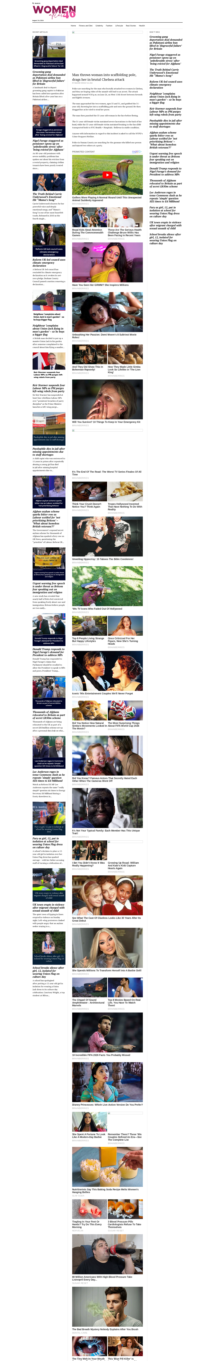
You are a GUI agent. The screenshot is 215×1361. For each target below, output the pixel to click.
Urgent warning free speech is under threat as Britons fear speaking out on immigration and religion (49, 563)
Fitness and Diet (86, 25)
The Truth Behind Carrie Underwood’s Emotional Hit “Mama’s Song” (49, 182)
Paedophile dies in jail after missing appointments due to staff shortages (49, 429)
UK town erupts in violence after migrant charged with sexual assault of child (49, 885)
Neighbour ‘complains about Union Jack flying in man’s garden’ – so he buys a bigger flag (49, 306)
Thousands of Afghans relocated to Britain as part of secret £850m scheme (49, 692)
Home (73, 25)
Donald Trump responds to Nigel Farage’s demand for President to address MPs (49, 629)
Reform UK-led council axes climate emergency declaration (49, 240)
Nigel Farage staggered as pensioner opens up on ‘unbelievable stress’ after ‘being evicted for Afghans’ (49, 121)
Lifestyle (119, 25)
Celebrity (99, 25)
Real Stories (131, 25)
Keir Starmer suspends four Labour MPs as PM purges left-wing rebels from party (49, 367)
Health (142, 25)
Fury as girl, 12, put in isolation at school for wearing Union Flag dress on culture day (49, 818)
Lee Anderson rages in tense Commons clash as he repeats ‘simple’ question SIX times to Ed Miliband (49, 752)
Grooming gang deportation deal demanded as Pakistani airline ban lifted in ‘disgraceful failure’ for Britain (49, 52)
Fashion (109, 25)
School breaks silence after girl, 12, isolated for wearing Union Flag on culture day (49, 948)
